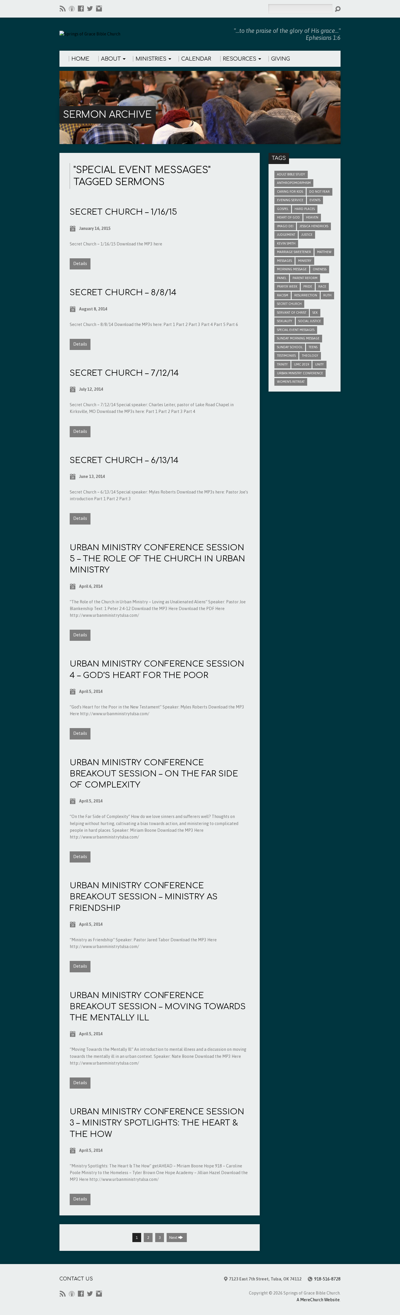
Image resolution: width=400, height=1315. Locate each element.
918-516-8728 (327, 1279)
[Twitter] (90, 8)
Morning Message (292, 269)
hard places (305, 209)
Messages (284, 260)
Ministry (305, 260)
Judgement (286, 234)
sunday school (289, 347)
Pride (307, 286)
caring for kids (290, 191)
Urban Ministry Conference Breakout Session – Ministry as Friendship (144, 897)
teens (313, 347)
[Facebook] (81, 8)
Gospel (282, 209)
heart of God (288, 217)
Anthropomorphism (294, 183)
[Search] (338, 9)
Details (80, 263)
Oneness (320, 269)
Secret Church (289, 303)
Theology (310, 355)
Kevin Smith (286, 243)
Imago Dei (285, 226)
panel (281, 278)
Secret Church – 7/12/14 (124, 373)
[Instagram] (99, 8)
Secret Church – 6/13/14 (124, 460)
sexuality (284, 321)
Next (173, 1237)
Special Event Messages (295, 330)
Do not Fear (319, 191)
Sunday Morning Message (298, 338)
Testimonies (286, 355)
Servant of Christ (291, 312)
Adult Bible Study (291, 174)
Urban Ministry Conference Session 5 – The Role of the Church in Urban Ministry (157, 559)
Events (315, 200)
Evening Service (290, 200)
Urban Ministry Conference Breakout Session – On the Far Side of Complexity (154, 774)
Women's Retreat (291, 381)
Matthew (324, 252)
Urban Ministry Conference (300, 373)
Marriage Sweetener (294, 252)
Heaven (312, 217)
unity (319, 364)
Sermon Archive (107, 115)
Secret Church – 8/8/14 (123, 292)
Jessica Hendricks (314, 226)
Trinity (282, 364)
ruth (327, 295)
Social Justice (309, 321)
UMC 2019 (301, 364)
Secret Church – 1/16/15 (123, 212)
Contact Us (76, 1279)
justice (306, 234)
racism (282, 295)
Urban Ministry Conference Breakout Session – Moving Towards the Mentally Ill (158, 1006)
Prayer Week (287, 286)
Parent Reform (305, 278)
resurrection (305, 295)
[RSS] (63, 8)
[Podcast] (72, 8)
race (322, 286)
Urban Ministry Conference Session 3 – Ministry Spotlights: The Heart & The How (157, 1123)
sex (315, 312)
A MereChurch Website (318, 1299)
